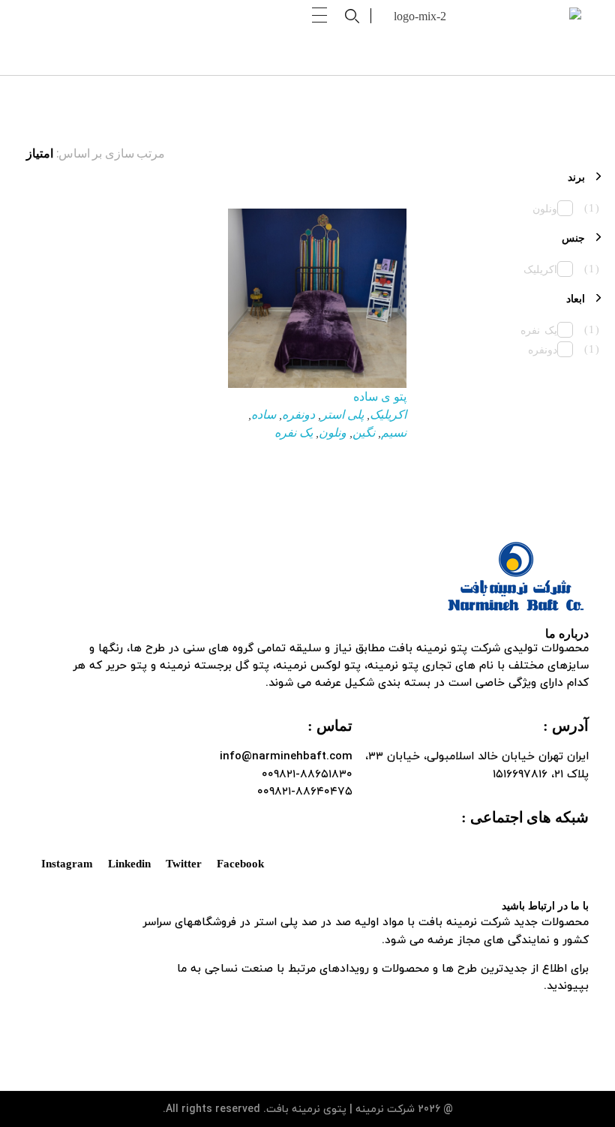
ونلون (332, 432)
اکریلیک (388, 414)
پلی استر (342, 414)
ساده (263, 414)
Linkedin (129, 864)
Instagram (67, 864)
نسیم (393, 432)
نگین (363, 432)
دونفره (298, 414)
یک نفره (293, 432)
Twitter (184, 864)
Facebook (240, 864)
